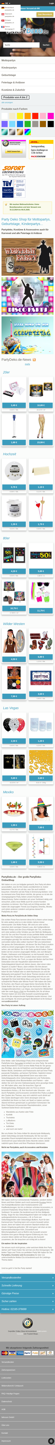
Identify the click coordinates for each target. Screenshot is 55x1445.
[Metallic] (5, 132)
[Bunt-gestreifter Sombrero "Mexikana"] (40, 810)
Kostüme (42, 1202)
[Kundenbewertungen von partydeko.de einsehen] (14, 141)
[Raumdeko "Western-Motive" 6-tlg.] (40, 640)
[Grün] (28, 124)
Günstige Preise (10, 1293)
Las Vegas (11, 708)
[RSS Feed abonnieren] (33, 359)
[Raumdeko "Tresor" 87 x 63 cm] (14, 762)
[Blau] (20, 124)
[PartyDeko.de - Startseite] (27, 29)
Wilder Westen (14, 624)
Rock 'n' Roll (18, 991)
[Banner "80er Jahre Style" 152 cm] (40, 555)
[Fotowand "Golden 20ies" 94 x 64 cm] (40, 389)
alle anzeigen (7, 102)
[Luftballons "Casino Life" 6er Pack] (14, 725)
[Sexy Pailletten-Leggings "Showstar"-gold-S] (40, 426)
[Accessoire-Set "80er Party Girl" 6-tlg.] (40, 593)
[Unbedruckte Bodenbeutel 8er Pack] (40, 725)
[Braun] (43, 124)
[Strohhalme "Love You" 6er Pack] (40, 508)
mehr (27, 364)
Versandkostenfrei (11, 1277)
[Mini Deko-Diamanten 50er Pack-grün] (14, 846)
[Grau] (35, 124)
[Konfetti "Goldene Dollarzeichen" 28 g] (40, 762)
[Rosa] (43, 116)
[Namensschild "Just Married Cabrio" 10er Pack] (14, 471)
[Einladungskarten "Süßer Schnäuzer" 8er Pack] (14, 389)
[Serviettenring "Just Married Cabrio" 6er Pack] (14, 508)
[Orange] (28, 116)
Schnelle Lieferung (12, 1285)
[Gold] (20, 132)
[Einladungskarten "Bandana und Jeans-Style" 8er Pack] (40, 678)
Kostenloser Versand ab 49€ (27, 8)
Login (51, 3)
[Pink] (51, 116)
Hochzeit (9, 454)
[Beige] (12, 116)
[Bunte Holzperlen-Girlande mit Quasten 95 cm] (40, 846)
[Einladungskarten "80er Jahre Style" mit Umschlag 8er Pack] (14, 555)
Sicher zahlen (9, 1301)
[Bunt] (28, 132)
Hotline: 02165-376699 (14, 1309)
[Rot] (35, 116)
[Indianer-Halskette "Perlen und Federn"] (14, 642)
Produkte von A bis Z (15, 97)
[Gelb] (20, 116)
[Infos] (14, 166)
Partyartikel (19, 1063)
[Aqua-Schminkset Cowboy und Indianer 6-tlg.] (14, 679)
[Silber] (12, 132)
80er (6, 538)
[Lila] (5, 124)
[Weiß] (5, 116)
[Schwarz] (51, 124)
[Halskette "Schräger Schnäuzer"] (14, 426)
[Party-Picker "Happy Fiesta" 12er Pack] (14, 809)
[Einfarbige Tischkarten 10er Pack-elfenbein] (40, 471)
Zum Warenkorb (45, 14)
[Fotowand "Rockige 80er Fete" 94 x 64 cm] (14, 592)
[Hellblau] (12, 124)
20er (6, 372)
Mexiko (8, 792)
